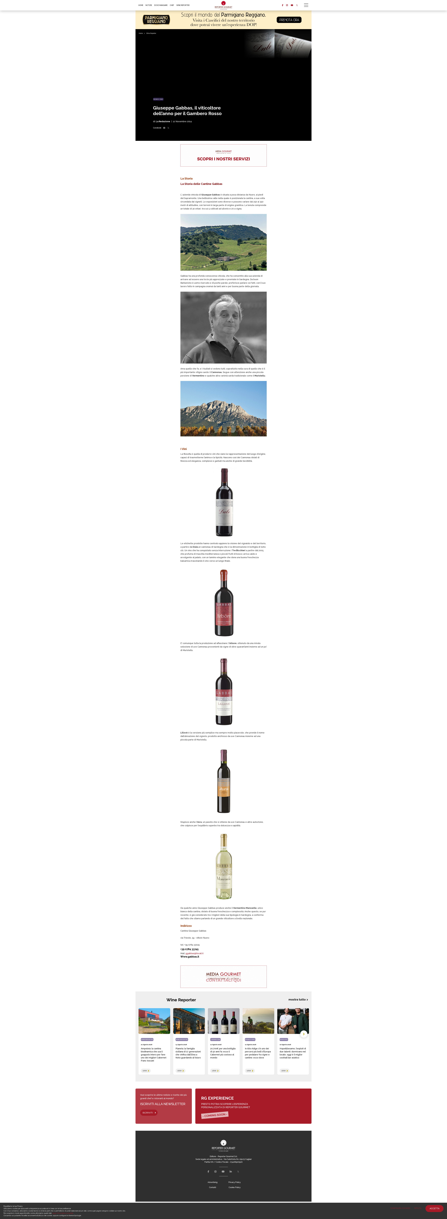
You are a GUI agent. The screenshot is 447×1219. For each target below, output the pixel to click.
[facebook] (282, 5)
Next (303, 1034)
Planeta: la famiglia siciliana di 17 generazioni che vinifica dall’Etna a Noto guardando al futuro (188, 1053)
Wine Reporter (151, 33)
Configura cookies (400, 1208)
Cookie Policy (234, 1187)
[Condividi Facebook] (164, 128)
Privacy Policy (234, 1182)
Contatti (212, 1187)
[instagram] (287, 5)
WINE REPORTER (183, 5)
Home (141, 33)
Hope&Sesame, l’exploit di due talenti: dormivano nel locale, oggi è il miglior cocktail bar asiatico (293, 1053)
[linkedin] (230, 1171)
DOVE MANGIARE (161, 5)
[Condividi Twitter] (168, 128)
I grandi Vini (215, 1039)
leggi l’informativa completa (62, 1213)
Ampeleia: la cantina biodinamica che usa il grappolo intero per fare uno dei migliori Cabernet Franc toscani (153, 1054)
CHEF (172, 5)
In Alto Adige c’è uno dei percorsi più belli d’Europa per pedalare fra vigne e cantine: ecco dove (258, 1053)
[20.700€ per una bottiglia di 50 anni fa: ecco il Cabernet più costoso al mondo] (224, 1021)
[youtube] (292, 5)
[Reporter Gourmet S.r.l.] (223, 5)
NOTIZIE (149, 5)
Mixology (284, 1039)
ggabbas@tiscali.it (194, 953)
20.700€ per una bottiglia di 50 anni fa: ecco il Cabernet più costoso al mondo (222, 1053)
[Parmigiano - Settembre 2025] (223, 19)
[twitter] (297, 5)
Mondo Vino (158, 99)
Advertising (212, 1182)
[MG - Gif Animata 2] (223, 155)
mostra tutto (297, 999)
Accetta (434, 1208)
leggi (145, 1071)
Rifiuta (417, 1208)
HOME (140, 5)
